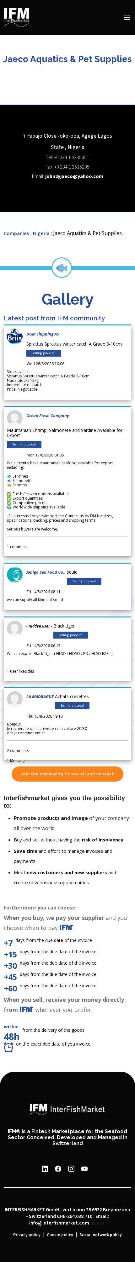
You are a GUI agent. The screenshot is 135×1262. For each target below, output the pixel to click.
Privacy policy (26, 1235)
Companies (16, 233)
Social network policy (100, 1235)
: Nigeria (40, 233)
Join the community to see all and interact (67, 774)
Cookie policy (60, 1235)
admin (98, 1223)
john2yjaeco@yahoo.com (74, 176)
